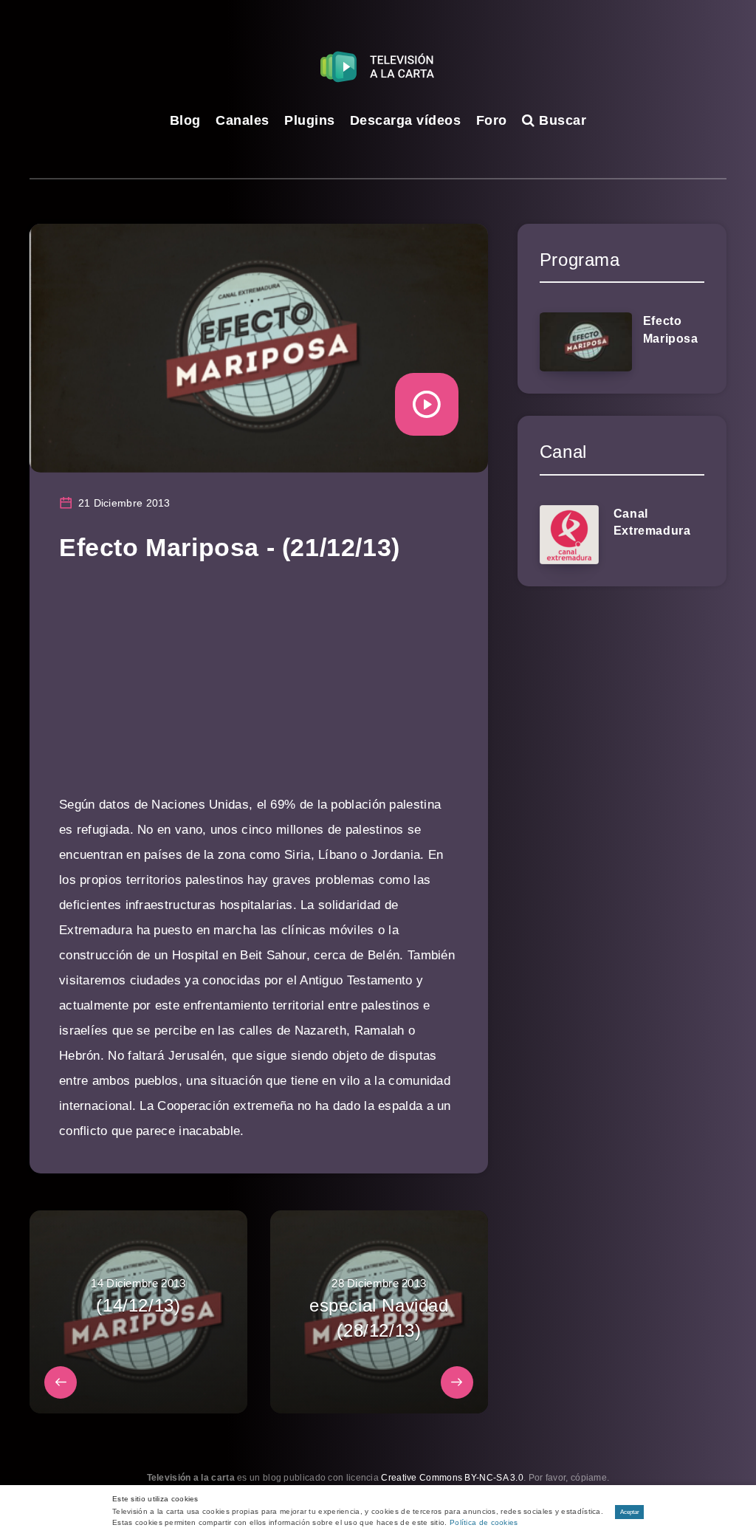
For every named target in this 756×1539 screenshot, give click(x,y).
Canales (242, 120)
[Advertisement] (258, 689)
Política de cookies (484, 1522)
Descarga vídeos (405, 120)
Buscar (560, 120)
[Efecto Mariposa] (586, 341)
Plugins (309, 120)
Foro (491, 120)
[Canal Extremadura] (569, 534)
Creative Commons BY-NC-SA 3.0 (452, 1478)
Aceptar (629, 1512)
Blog (185, 120)
